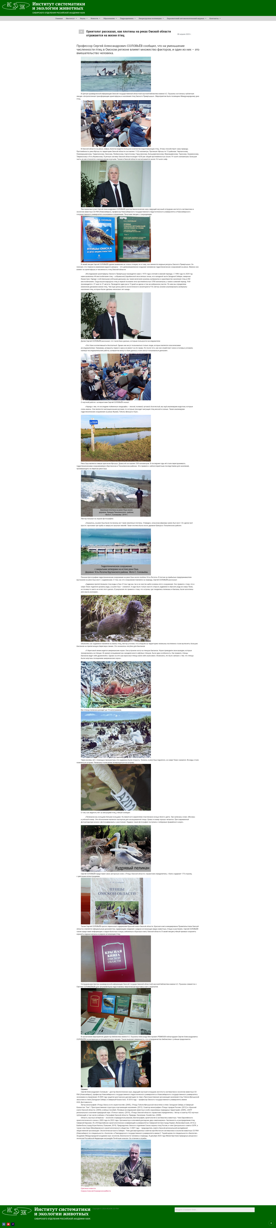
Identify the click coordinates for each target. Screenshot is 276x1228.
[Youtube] (8, 1224)
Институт (70, 18)
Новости (94, 18)
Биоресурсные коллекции (150, 18)
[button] (71, 18)
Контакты (214, 18)
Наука (82, 18)
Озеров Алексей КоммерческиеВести (96, 1191)
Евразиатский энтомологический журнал (185, 18)
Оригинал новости (88, 1188)
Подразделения (126, 18)
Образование (109, 18)
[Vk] (3, 1224)
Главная (59, 18)
